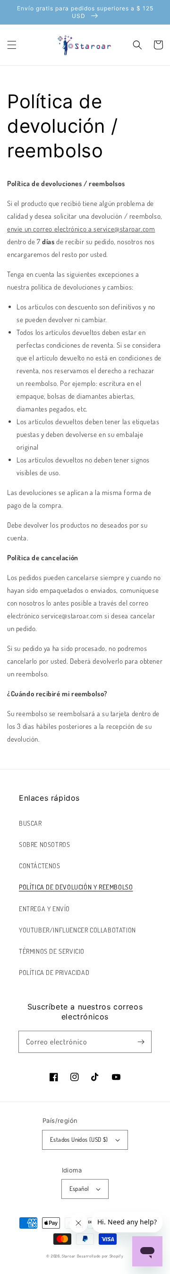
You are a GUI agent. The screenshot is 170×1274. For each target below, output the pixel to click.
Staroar (69, 1255)
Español (79, 1188)
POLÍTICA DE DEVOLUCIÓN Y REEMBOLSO (76, 887)
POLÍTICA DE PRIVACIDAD (54, 972)
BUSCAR (30, 823)
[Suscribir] (140, 1041)
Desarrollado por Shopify (100, 1255)
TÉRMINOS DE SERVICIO (52, 951)
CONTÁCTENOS (39, 866)
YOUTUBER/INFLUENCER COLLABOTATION (77, 930)
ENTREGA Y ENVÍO (44, 909)
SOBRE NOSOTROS (44, 844)
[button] (11, 44)
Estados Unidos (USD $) (79, 1139)
